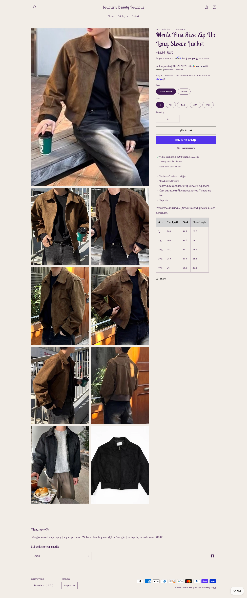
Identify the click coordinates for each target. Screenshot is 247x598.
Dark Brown (166, 91)
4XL (208, 104)
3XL (195, 104)
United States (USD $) (43, 585)
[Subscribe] (88, 555)
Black (184, 91)
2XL (183, 104)
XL (170, 104)
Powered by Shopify (209, 588)
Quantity (160, 112)
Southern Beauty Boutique (191, 588)
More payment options (186, 148)
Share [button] (163, 278)
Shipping (160, 69)
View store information (170, 166)
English (67, 585)
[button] (34, 7)
